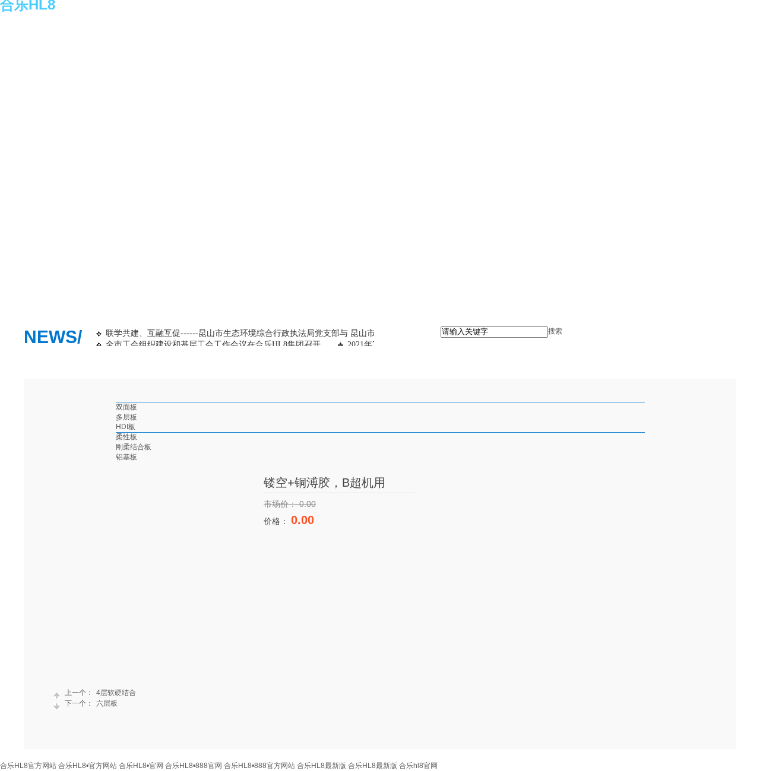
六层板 (91, 703)
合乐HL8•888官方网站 (259, 766)
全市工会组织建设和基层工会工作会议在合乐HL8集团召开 (213, 344)
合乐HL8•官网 (141, 766)
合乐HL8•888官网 (193, 766)
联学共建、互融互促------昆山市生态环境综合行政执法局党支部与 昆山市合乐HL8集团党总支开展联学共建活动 (310, 333)
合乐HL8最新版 (321, 766)
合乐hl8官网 (418, 766)
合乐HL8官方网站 (28, 766)
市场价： (281, 504)
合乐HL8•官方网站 (87, 766)
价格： (277, 521)
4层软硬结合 (100, 692)
